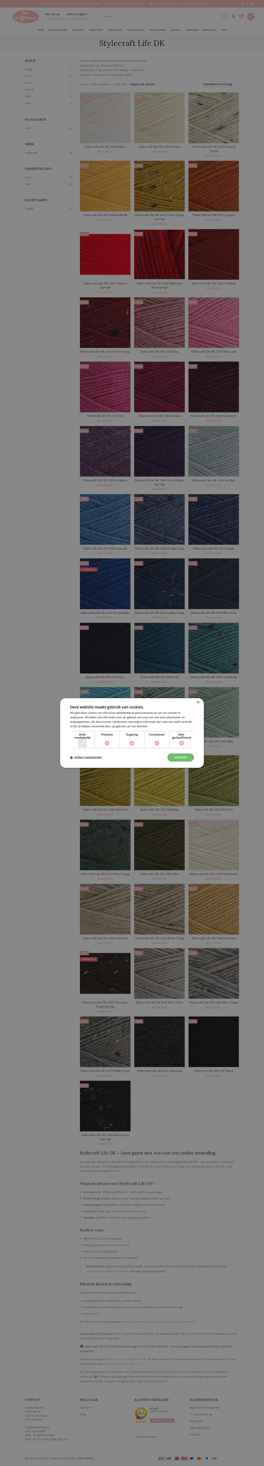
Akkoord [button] (180, 757)
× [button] (198, 702)
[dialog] (132, 733)
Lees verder (156, 726)
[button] (85, 757)
